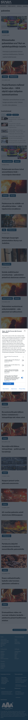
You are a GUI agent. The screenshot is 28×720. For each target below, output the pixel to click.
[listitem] (14, 357)
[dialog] (14, 360)
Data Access (14, 388)
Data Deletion (6, 388)
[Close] (25, 331)
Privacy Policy (22, 388)
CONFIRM (8, 383)
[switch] (22, 360)
